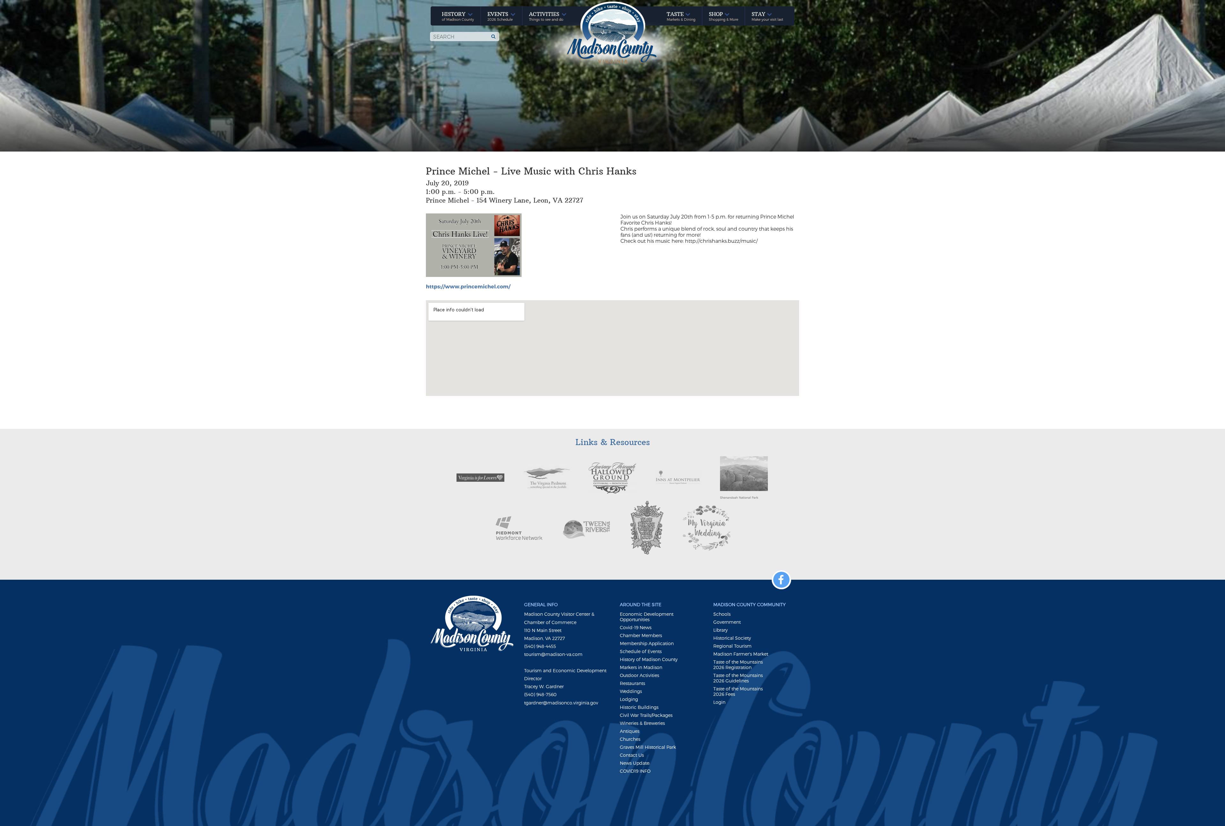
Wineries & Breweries (642, 723)
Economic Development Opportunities (646, 616)
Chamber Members (641, 635)
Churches (630, 739)
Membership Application (647, 643)
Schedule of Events (641, 651)
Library (720, 630)
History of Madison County (649, 659)
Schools (722, 614)
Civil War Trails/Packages (646, 715)
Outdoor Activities (639, 675)
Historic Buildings (639, 707)
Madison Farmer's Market (740, 654)
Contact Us (632, 755)
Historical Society (732, 638)
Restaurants (632, 683)
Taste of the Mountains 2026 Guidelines (738, 678)
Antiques (629, 731)
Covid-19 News (635, 627)
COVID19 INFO (635, 771)
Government (727, 622)
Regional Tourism (732, 646)
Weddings (631, 691)
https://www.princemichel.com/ (468, 286)
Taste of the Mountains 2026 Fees (738, 691)
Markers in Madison (641, 667)
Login (719, 702)
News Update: (635, 763)
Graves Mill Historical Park (648, 747)
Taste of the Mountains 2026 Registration (738, 664)
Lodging (629, 699)
